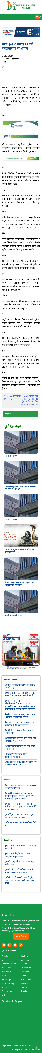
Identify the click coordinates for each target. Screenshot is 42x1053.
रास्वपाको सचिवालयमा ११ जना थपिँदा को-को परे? (20, 847)
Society (5, 987)
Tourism (25, 991)
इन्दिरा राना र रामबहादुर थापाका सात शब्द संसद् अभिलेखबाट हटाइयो (20, 716)
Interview (6, 971)
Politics (24, 983)
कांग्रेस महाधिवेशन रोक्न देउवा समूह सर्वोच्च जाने (19, 863)
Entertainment (9, 964)
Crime (4, 960)
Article (5, 956)
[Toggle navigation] (37, 17)
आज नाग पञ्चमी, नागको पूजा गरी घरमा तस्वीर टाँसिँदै (19, 551)
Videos (5, 995)
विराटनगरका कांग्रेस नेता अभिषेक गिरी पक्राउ (20, 824)
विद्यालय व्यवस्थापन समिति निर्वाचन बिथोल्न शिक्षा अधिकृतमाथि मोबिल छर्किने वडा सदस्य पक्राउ (20, 806)
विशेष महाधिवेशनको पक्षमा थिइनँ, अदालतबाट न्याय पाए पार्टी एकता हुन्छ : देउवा (20, 880)
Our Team (21, 936)
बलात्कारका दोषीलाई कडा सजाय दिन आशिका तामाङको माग (20, 739)
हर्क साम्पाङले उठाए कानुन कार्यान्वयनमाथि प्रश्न (16, 755)
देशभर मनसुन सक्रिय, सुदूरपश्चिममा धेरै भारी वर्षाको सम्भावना (19, 584)
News (23, 975)
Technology (7, 991)
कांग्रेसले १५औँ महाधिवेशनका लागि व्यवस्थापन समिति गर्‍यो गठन (19, 871)
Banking (24, 956)
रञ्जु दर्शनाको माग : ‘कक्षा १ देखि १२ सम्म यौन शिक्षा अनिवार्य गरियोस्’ (21, 763)
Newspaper (7, 979)
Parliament (26, 979)
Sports (24, 987)
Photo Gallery (8, 983)
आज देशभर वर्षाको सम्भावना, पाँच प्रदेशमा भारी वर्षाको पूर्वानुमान (21, 488)
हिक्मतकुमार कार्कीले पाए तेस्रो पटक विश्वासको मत (20, 747)
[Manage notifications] (36, 1048)
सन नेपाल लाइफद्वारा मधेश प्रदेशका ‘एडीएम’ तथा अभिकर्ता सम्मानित (19, 724)
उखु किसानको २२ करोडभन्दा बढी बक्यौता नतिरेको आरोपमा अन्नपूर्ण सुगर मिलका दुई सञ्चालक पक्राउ (19, 796)
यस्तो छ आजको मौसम (13, 456)
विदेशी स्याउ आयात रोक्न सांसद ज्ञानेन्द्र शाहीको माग (21, 732)
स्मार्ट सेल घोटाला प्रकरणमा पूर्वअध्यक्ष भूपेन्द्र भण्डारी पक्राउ (20, 787)
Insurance (6, 968)
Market (5, 975)
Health (24, 964)
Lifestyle (25, 971)
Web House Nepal (32, 1049)
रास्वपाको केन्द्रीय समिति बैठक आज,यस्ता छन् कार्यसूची (18, 855)
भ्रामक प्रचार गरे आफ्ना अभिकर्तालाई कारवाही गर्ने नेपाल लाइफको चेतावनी (20, 694)
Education (25, 960)
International (27, 968)
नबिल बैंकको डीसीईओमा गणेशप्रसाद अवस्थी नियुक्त (20, 686)
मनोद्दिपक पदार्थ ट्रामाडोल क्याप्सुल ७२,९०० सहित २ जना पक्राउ (19, 816)
